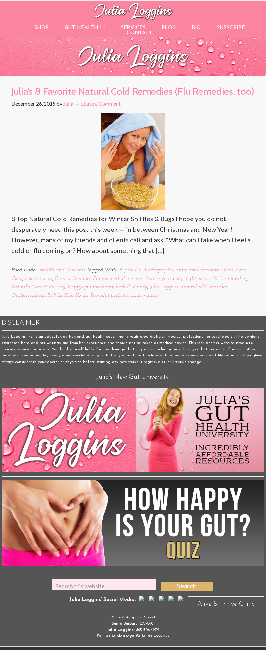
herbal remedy (131, 287)
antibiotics (187, 270)
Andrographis (158, 270)
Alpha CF (129, 270)
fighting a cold (202, 278)
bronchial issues (216, 270)
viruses (150, 295)
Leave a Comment (101, 103)
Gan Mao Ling (48, 287)
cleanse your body (163, 278)
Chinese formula (72, 278)
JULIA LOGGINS (133, 10)
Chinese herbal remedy (117, 278)
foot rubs (20, 287)
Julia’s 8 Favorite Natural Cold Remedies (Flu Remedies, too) (132, 91)
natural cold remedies (203, 287)
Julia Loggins (164, 287)
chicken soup (38, 278)
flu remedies (233, 278)
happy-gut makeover (90, 287)
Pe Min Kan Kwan (67, 295)
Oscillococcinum (28, 295)
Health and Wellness (62, 270)
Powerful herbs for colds (116, 295)
